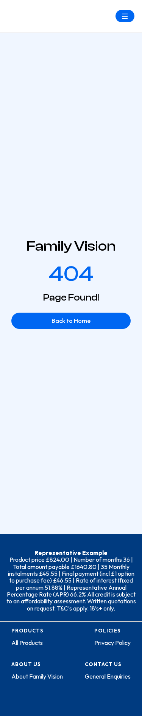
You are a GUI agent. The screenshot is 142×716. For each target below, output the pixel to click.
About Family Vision (37, 676)
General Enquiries (108, 676)
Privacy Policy (112, 642)
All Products (27, 642)
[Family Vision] (32, 10)
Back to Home (71, 320)
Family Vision (71, 246)
